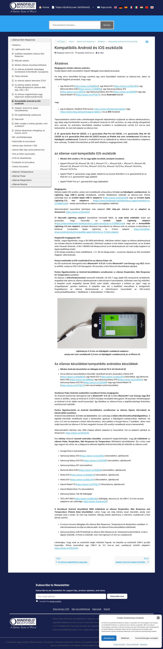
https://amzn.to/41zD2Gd (115, 197)
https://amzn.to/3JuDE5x (72, 92)
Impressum (143, 644)
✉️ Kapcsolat (104, 7)
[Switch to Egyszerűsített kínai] (146, 7)
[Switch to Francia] (131, 7)
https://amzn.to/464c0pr (86, 498)
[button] (158, 618)
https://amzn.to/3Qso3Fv (126, 86)
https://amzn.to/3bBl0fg (90, 89)
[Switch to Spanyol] (126, 7)
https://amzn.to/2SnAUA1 (77, 212)
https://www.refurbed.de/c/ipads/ (109, 109)
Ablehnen (125, 638)
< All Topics (60, 41)
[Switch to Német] (120, 7)
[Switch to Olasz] (136, 7)
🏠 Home (44, 7)
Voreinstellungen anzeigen (146, 638)
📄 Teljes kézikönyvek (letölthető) (71, 7)
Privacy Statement (132, 644)
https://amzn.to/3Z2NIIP (125, 92)
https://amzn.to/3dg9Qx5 (86, 86)
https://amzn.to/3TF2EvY (88, 94)
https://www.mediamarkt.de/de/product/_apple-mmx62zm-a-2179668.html (89, 223)
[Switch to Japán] (152, 7)
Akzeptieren (109, 638)
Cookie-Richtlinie (119, 644)
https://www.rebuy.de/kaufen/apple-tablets (80, 112)
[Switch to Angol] (115, 7)
